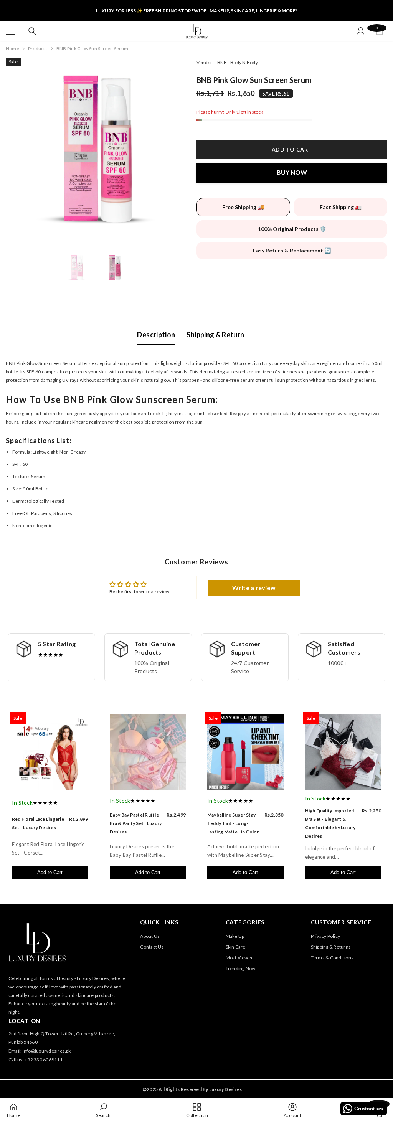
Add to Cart (50, 872)
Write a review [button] (254, 587)
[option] (95, 147)
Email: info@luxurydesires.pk (39, 1051)
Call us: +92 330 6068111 (35, 1060)
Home (12, 48)
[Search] (32, 31)
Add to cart (292, 149)
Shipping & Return (215, 334)
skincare (310, 363)
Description (156, 334)
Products (38, 48)
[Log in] (361, 31)
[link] (103, 1110)
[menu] (10, 31)
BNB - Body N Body (237, 62)
